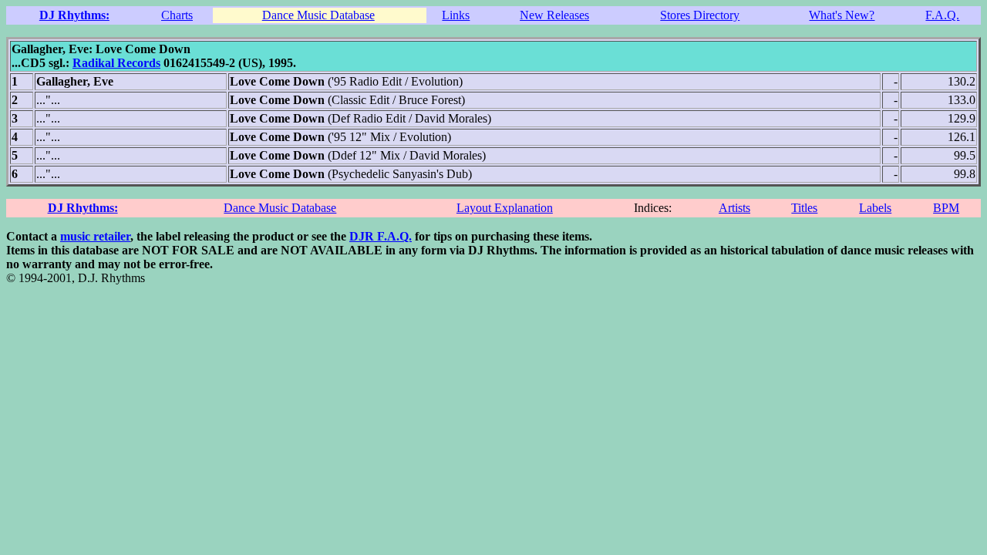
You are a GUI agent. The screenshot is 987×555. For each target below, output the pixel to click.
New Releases (554, 15)
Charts (177, 15)
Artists (734, 207)
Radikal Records (116, 62)
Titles (804, 207)
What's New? (841, 15)
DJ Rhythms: (74, 15)
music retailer (95, 236)
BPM (946, 207)
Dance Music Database (318, 15)
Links (456, 15)
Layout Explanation (504, 207)
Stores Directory (699, 15)
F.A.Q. (942, 15)
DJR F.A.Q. (380, 236)
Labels (875, 207)
